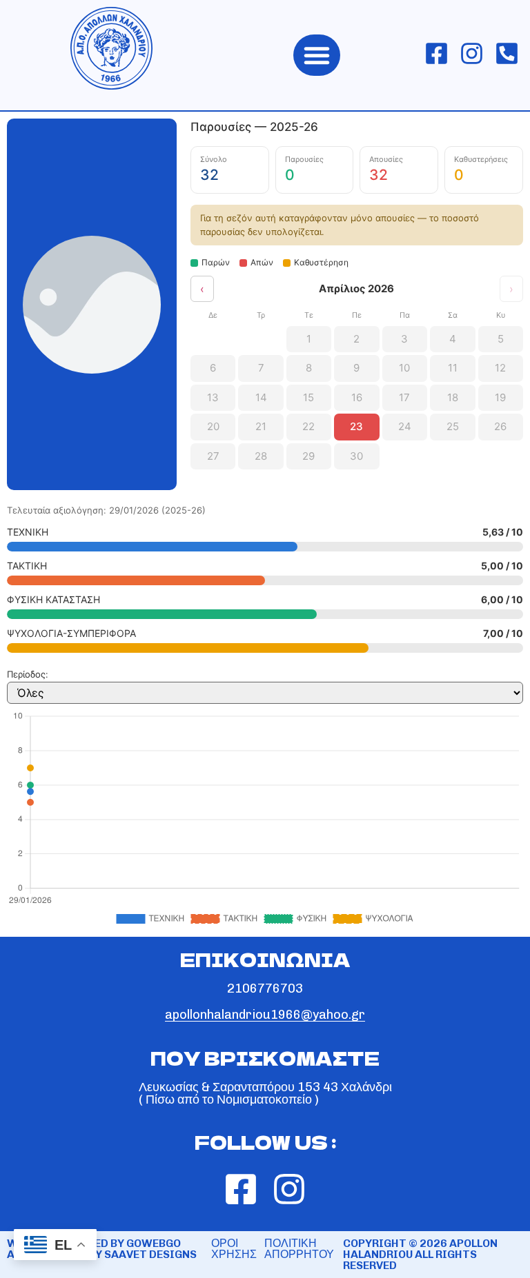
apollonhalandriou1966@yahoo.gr (265, 1014)
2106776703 (265, 988)
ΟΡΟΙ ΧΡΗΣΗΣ (234, 1249)
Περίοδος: (27, 674)
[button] (316, 55)
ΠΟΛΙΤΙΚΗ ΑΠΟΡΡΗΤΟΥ (299, 1249)
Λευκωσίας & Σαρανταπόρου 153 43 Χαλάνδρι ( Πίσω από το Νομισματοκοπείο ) (265, 1093)
